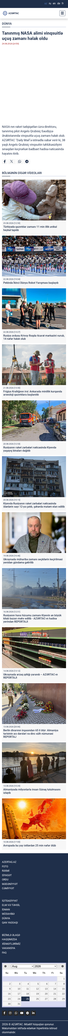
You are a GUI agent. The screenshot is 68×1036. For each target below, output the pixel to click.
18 (27, 993)
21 (54, 993)
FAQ (4, 952)
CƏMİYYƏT (8, 888)
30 (9, 1004)
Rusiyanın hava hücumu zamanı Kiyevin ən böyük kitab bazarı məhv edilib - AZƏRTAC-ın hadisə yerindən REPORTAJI (32, 618)
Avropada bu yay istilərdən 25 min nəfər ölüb (29, 845)
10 (19, 988)
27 (46, 999)
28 (54, 999)
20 (46, 993)
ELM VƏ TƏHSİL (11, 905)
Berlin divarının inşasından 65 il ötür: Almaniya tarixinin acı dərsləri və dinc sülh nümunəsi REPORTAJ (30, 733)
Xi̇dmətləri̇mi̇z (11, 943)
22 (63, 993)
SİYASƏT (7, 875)
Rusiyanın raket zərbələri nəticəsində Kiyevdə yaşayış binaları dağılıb (29, 449)
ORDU (5, 879)
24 (19, 999)
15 (63, 988)
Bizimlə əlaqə (11, 935)
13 (46, 988)
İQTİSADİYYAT (10, 900)
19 (37, 993)
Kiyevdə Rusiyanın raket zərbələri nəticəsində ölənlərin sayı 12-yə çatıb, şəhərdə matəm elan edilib (34, 505)
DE (58, 3)
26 (37, 999)
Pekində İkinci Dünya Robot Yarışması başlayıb (30, 282)
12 (37, 988)
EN (54, 3)
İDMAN (6, 909)
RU (50, 3)
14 (54, 988)
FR (63, 3)
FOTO (5, 866)
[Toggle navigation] (61, 13)
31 (19, 1004)
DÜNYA (7, 23)
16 (9, 993)
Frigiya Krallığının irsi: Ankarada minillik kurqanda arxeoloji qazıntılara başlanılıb (32, 393)
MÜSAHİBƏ (8, 913)
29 (63, 999)
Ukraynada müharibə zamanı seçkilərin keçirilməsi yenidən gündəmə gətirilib (33, 561)
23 (9, 999)
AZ (45, 3)
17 (19, 993)
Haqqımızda (9, 939)
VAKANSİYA (8, 948)
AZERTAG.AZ (9, 862)
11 (27, 988)
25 (27, 999)
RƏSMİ (5, 870)
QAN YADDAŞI (10, 922)
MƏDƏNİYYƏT (10, 884)
